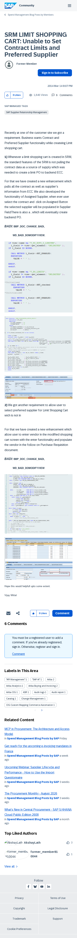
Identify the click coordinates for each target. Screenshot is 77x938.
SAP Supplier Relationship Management (26, 112)
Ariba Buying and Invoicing (42, 686)
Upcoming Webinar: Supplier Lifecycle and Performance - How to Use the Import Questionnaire (32, 772)
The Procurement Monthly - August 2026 (30, 793)
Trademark (19, 918)
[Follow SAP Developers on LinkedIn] (48, 886)
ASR (25, 692)
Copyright (19, 908)
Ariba (49, 679)
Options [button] (40, 79)
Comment (18, 654)
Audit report (58, 692)
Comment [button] (62, 613)
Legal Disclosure (58, 908)
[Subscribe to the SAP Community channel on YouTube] (41, 886)
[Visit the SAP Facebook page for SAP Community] (28, 886)
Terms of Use (58, 898)
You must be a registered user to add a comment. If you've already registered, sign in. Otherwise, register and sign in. (37, 642)
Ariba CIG (11, 692)
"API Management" (15, 679)
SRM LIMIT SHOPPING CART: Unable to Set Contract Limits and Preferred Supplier (35, 44)
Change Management (32, 698)
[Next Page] (41, 710)
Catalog (10, 698)
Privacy (19, 898)
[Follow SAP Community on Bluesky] (35, 886)
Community (26, 5)
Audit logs (39, 692)
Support (58, 918)
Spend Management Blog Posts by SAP (33, 738)
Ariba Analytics (13, 686)
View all (9, 866)
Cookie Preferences (19, 928)
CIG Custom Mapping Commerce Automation (29, 705)
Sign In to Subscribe (55, 72)
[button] (7, 95)
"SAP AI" (36, 679)
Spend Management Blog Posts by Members (30, 15)
